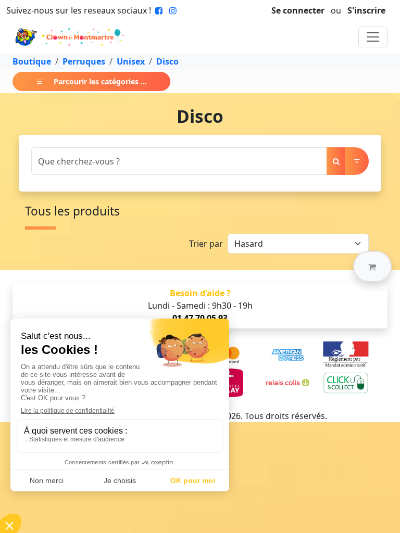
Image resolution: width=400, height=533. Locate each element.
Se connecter (297, 10)
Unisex (131, 61)
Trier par (206, 243)
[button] (372, 266)
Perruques (84, 61)
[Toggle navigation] (373, 37)
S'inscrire (366, 10)
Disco (167, 61)
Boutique (31, 61)
